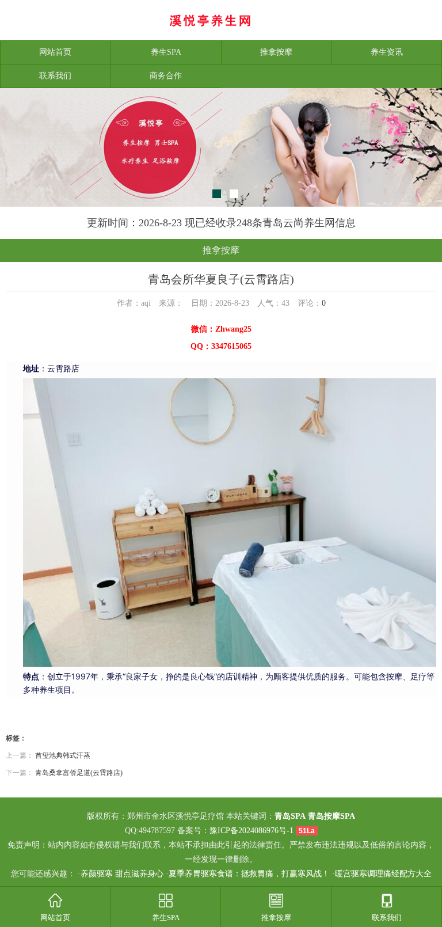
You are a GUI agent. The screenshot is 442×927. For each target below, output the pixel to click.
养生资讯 (387, 52)
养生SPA (166, 52)
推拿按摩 (276, 52)
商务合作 (166, 75)
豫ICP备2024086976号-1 (251, 830)
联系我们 (55, 75)
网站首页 (55, 52)
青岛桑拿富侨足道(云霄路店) (79, 773)
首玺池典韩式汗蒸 (62, 755)
